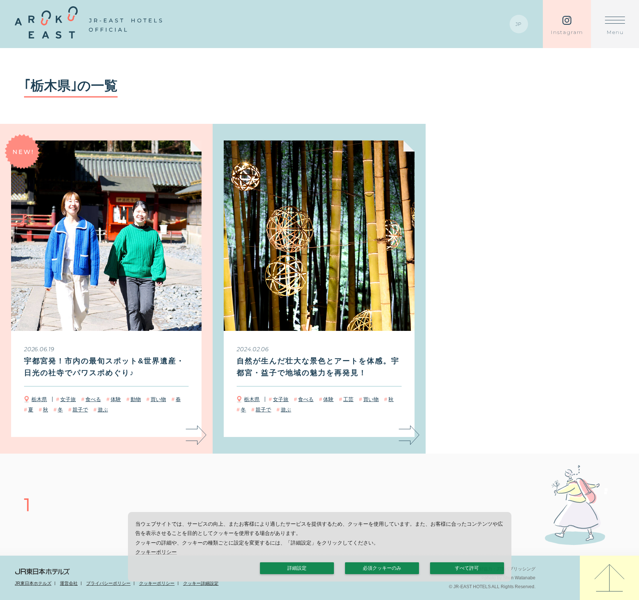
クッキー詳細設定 (201, 583)
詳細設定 (297, 568)
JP (519, 24)
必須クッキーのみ (382, 568)
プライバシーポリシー (108, 583)
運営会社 (69, 583)
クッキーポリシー (157, 583)
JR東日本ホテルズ (33, 583)
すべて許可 (467, 568)
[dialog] (319, 547)
